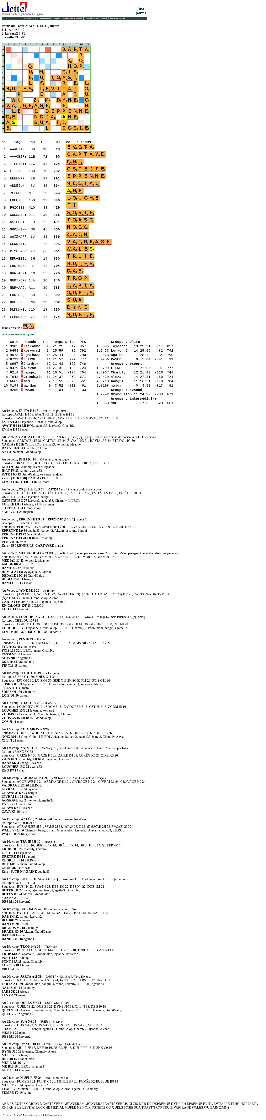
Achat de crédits (117, 19)
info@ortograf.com (52, 1115)
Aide (35, 19)
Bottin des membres (72, 19)
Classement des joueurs (96, 19)
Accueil (27, 19)
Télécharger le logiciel (50, 19)
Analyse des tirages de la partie (18, 335)
